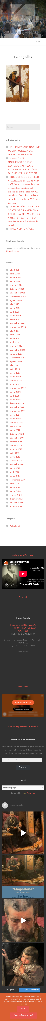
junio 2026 (15, 274)
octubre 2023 (16, 354)
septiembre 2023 (18, 358)
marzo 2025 (15, 316)
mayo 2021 (15, 415)
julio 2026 (14, 270)
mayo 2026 (15, 278)
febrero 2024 (16, 346)
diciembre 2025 (17, 289)
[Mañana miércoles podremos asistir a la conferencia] (23, 876)
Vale (23, 1009)
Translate (31, 793)
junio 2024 (15, 335)
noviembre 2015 (17, 465)
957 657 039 (23, 631)
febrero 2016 (16, 461)
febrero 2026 (16, 285)
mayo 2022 (15, 392)
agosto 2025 (16, 301)
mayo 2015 (15, 468)
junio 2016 (14, 453)
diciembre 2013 (17, 499)
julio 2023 (14, 365)
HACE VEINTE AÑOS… (22, 229)
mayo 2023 (15, 373)
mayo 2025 (15, 308)
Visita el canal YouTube (22, 555)
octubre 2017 (16, 449)
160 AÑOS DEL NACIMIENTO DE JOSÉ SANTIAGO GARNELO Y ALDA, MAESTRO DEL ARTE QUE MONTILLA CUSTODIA (22, 166)
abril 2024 (15, 342)
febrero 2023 (16, 381)
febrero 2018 (16, 446)
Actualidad (15, 526)
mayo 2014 (15, 488)
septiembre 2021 (17, 411)
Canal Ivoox (23, 686)
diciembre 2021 (17, 404)
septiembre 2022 (18, 388)
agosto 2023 (16, 362)
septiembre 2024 (18, 327)
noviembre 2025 (17, 293)
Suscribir (23, 767)
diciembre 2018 (17, 434)
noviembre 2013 (17, 503)
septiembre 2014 (17, 480)
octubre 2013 (16, 507)
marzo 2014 (15, 491)
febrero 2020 (16, 423)
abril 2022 (15, 396)
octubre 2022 (16, 384)
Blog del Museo (12, 251)
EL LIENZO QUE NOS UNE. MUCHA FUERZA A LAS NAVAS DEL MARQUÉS (24, 151)
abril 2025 (14, 312)
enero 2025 (15, 320)
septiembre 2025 (18, 297)
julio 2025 (14, 304)
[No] (43, 1007)
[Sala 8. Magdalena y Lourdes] (23, 832)
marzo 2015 (15, 476)
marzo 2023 (15, 377)
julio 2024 (14, 331)
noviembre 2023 (17, 350)
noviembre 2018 (17, 438)
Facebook (23, 597)
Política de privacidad (17, 727)
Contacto (33, 727)
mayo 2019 (15, 430)
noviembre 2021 (17, 407)
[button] (17, 83)
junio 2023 (15, 369)
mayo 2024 (15, 339)
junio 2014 (14, 484)
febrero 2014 (16, 495)
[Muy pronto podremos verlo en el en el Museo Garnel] (23, 920)
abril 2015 (14, 472)
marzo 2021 (15, 419)
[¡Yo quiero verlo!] (23, 964)
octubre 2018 (16, 442)
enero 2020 (15, 426)
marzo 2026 (15, 281)
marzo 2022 (15, 400)
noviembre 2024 (17, 323)
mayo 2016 (15, 457)
